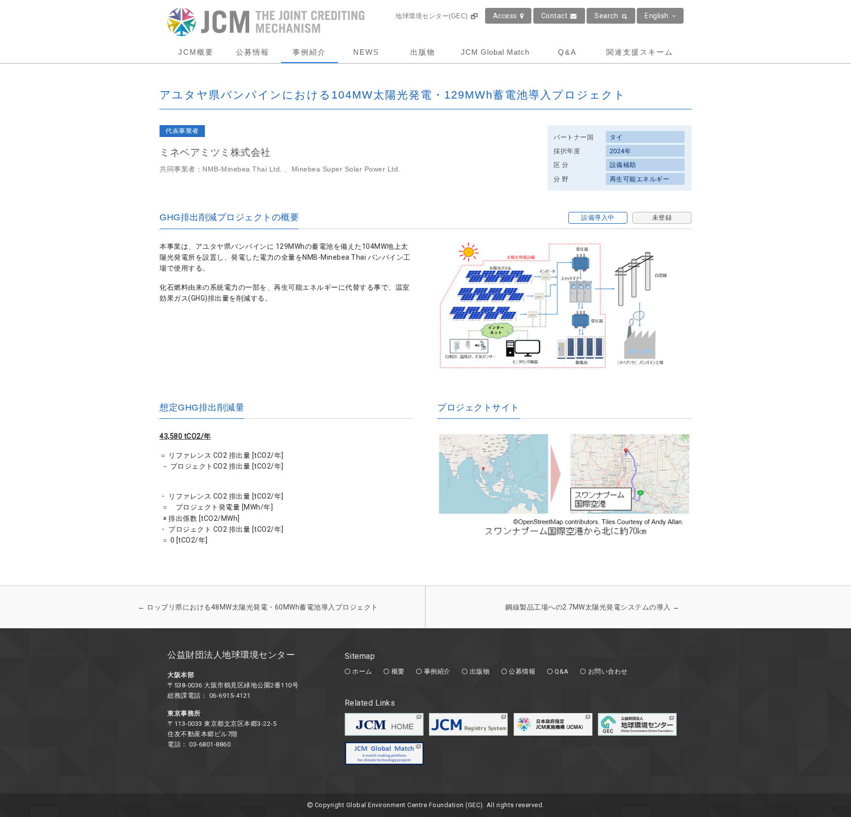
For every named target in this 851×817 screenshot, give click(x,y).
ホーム (362, 671)
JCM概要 (196, 52)
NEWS (366, 52)
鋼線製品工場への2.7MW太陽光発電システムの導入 (592, 607)
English (657, 16)
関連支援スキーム (639, 52)
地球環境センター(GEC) (431, 16)
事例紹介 (309, 52)
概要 (398, 671)
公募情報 (252, 52)
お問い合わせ (608, 671)
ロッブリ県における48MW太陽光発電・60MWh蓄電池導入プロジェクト (258, 607)
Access (505, 16)
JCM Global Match (495, 52)
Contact (554, 16)
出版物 (422, 52)
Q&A (567, 52)
